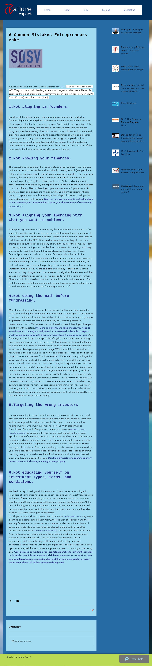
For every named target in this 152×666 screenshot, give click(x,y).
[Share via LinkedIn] (17, 600)
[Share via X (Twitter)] (10, 600)
